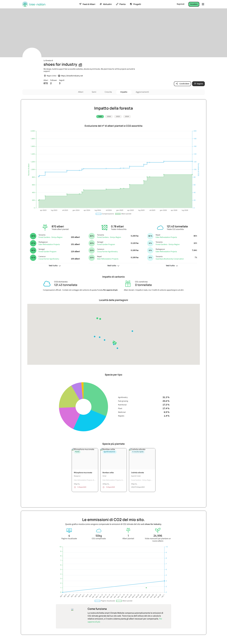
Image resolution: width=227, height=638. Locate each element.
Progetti (137, 4)
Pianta (122, 4)
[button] (113, 343)
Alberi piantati (128, 538)
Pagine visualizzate (69, 538)
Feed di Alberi (89, 4)
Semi (94, 92)
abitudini (107, 4)
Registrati (180, 4)
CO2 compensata (99, 538)
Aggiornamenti (142, 92)
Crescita (108, 92)
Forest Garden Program (47, 251)
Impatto (123, 92)
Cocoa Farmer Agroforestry (48, 259)
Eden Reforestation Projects (49, 244)
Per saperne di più (110, 290)
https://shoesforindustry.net (72, 76)
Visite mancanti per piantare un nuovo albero (158, 539)
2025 (118, 116)
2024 (127, 116)
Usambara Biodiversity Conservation (170, 259)
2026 (109, 116)
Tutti (100, 116)
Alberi (80, 92)
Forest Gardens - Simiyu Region (50, 237)
